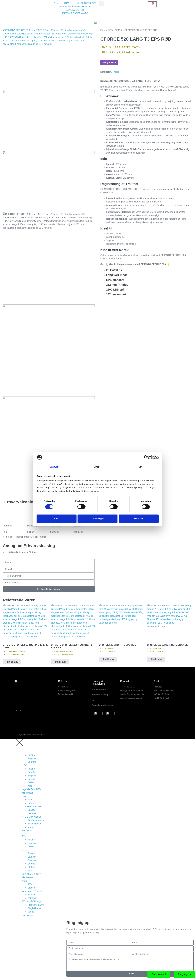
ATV (111, 30)
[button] (101, 3)
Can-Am (32, 772)
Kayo (24, 796)
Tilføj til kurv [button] (11, 662)
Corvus (31, 779)
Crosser (32, 803)
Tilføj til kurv (109, 62)
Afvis (56, 518)
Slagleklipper (34, 823)
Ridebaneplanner (36, 820)
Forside (103, 30)
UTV (24, 765)
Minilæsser (27, 793)
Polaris (31, 755)
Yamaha (32, 813)
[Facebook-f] (17, 711)
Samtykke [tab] (55, 467)
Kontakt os (27, 830)
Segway (32, 758)
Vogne (31, 827)
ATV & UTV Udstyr (31, 817)
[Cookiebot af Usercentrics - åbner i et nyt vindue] (146, 457)
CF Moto (119, 30)
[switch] (81, 506)
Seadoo (32, 810)
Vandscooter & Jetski (32, 806)
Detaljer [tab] (97, 467)
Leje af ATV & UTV (31, 789)
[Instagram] (21, 711)
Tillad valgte (97, 518)
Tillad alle (138, 518)
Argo (30, 786)
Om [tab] (140, 467)
